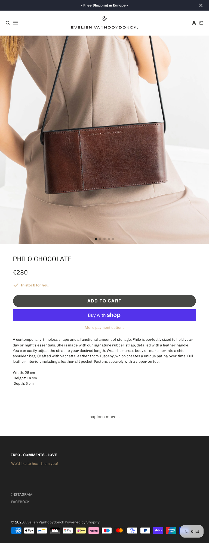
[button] (96, 239)
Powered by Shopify (82, 522)
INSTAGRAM (22, 494)
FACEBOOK (20, 502)
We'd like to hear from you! (34, 463)
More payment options (104, 327)
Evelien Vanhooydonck (44, 522)
